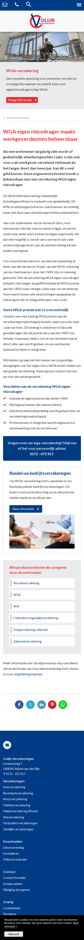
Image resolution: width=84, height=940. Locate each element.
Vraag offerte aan (20, 100)
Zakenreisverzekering (27, 641)
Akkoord (13, 934)
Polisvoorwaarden (15, 859)
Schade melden (12, 884)
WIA (16, 606)
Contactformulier (14, 877)
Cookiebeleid (11, 908)
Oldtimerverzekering (16, 805)
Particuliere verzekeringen (20, 823)
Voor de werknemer (18, 117)
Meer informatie (23, 509)
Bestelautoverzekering (18, 793)
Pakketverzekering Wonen (20, 811)
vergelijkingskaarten (27, 674)
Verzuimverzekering (26, 583)
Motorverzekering (15, 799)
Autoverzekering (14, 787)
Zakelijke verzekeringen (18, 829)
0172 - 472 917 (41, 454)
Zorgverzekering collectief (30, 629)
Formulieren (11, 853)
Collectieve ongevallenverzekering (35, 618)
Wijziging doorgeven (16, 890)
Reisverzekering (13, 817)
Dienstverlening (13, 847)
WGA (17, 594)
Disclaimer (10, 914)
